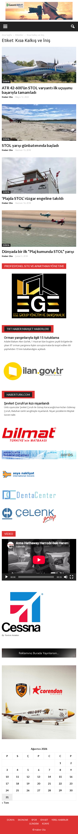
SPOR (34, 819)
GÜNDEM (34, 823)
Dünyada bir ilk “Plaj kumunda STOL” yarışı (38, 251)
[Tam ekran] (71, 577)
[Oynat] (6, 577)
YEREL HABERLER (60, 819)
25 (17, 790)
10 (7, 776)
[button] (73, 26)
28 (49, 790)
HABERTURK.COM (18, 394)
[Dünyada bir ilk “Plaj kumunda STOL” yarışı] (39, 228)
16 (70, 776)
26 (27, 790)
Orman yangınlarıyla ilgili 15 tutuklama (31, 338)
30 (70, 790)
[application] (39, 560)
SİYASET (44, 819)
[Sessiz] (65, 577)
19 (27, 783)
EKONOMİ (23, 819)
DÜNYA (6, 81)
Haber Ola (7, 97)
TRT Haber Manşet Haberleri (28, 329)
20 (38, 783)
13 (38, 776)
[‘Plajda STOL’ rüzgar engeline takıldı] (39, 175)
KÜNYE (45, 823)
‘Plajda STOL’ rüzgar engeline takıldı (32, 198)
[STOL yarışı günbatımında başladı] (39, 122)
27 (38, 790)
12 (27, 776)
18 (17, 783)
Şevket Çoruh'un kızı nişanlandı (26, 403)
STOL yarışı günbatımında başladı (30, 145)
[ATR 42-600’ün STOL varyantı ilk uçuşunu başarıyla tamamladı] (39, 65)
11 (17, 776)
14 (49, 776)
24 (7, 790)
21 (49, 783)
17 (7, 783)
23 (70, 783)
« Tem (5, 802)
